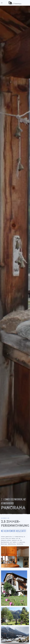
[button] (1, 3)
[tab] (2, 565)
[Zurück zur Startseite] (15, 3)
